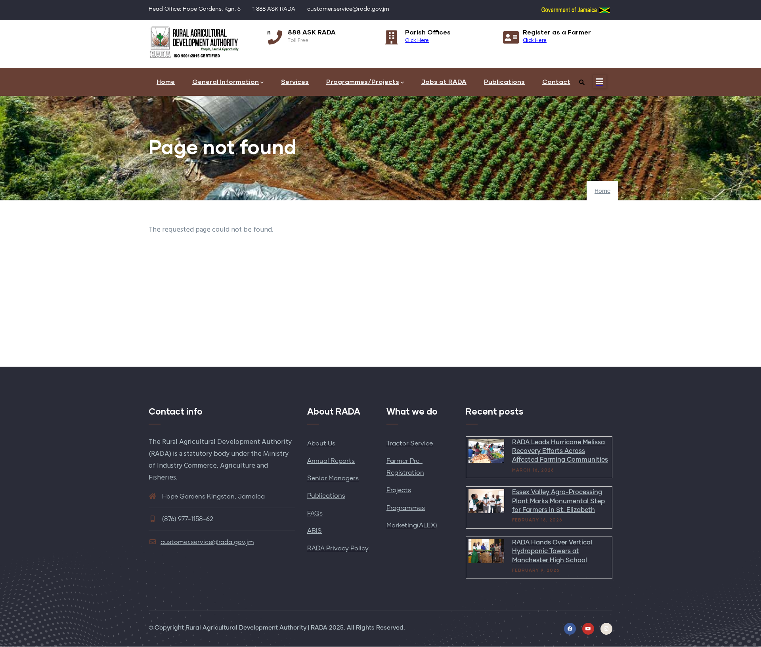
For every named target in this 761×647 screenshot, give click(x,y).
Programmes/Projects (362, 81)
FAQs (315, 513)
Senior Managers (333, 478)
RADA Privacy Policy (338, 548)
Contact (556, 81)
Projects (398, 490)
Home (166, 81)
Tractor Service (409, 443)
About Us (321, 443)
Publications (504, 81)
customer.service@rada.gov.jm (207, 542)
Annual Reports (331, 461)
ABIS (314, 531)
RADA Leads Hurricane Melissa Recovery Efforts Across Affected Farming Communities (560, 451)
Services (295, 81)
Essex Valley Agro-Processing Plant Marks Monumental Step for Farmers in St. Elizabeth (558, 501)
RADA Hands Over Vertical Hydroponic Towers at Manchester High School (552, 551)
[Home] (194, 41)
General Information (225, 81)
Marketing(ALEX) (411, 525)
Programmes (405, 508)
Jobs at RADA (444, 81)
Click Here (417, 40)
